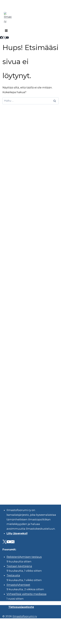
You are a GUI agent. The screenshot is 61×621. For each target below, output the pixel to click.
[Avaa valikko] (6, 31)
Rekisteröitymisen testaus (24, 556)
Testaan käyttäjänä (19, 566)
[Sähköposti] (12, 542)
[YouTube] (7, 38)
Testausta (13, 575)
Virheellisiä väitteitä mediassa (26, 594)
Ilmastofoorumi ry (25, 616)
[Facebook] (1, 38)
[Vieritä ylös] (50, 616)
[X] (4, 38)
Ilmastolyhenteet (18, 584)
